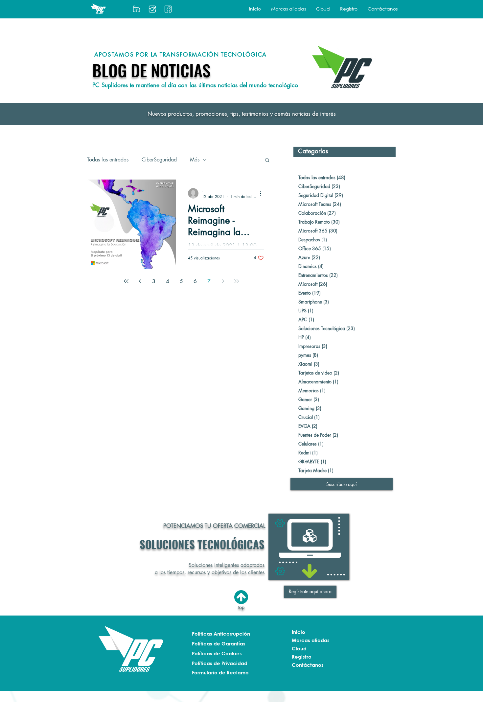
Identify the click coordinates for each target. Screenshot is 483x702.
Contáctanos (308, 665)
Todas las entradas (107, 160)
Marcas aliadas (311, 640)
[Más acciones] (263, 193)
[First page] (126, 281)
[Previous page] (140, 281)
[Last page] (236, 281)
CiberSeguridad (159, 160)
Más (194, 160)
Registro (301, 657)
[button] (288, 9)
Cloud (299, 648)
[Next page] (223, 281)
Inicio (298, 632)
